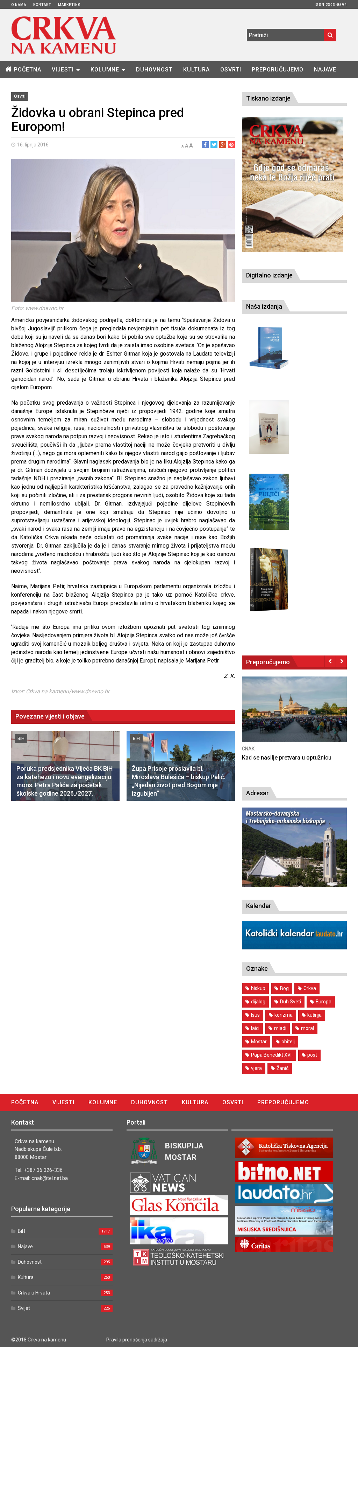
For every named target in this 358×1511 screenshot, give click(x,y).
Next (341, 661)
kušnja (314, 1015)
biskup (258, 988)
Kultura (196, 69)
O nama (18, 5)
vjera (256, 1068)
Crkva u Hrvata (34, 1293)
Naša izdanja (264, 306)
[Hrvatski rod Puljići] (269, 502)
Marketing (69, 5)
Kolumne (105, 69)
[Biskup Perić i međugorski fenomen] (269, 579)
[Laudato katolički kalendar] (294, 947)
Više (294, 716)
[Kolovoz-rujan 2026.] (292, 184)
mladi (280, 1028)
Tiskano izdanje (268, 98)
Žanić (282, 1068)
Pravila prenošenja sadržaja (136, 1339)
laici (255, 1028)
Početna (27, 69)
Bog (284, 988)
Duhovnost (154, 69)
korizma (283, 1015)
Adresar (257, 793)
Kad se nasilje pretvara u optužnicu (286, 757)
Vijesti (63, 69)
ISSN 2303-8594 (331, 5)
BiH (20, 738)
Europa (323, 1001)
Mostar (259, 1041)
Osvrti (230, 69)
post (312, 1055)
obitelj (288, 1041)
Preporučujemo (277, 69)
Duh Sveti (290, 1001)
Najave (325, 69)
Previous (330, 661)
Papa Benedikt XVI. (272, 1055)
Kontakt (42, 5)
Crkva (309, 988)
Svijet (24, 1308)
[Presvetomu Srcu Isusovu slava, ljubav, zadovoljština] (269, 427)
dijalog (258, 1001)
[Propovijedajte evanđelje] (269, 348)
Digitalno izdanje (269, 275)
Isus (255, 1015)
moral (307, 1028)
